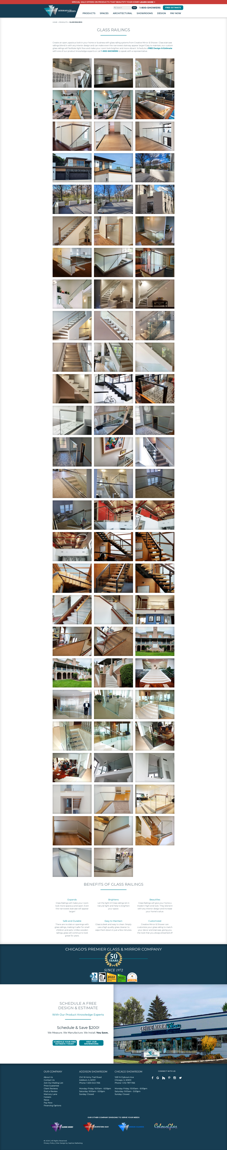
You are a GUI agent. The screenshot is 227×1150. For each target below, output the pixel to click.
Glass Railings (75, 22)
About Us (48, 1077)
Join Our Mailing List (53, 1083)
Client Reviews (51, 1088)
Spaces (104, 13)
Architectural (122, 13)
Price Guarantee (51, 1086)
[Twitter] (180, 1078)
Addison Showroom (93, 1071)
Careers (47, 1097)
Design (161, 13)
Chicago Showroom (128, 1071)
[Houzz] (164, 1078)
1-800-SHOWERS (109, 51)
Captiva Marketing (75, 1143)
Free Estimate (173, 7)
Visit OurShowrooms (91, 1043)
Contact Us (49, 1080)
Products (89, 13)
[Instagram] (175, 1078)
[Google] (158, 1078)
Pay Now (175, 13)
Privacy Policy (49, 1143)
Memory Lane (50, 1094)
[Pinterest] (169, 1078)
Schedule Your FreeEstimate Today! (65, 1043)
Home (55, 22)
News (46, 1100)
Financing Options (52, 1105)
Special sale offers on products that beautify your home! (113, 2)
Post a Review (50, 1091)
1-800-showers (150, 7)
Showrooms (145, 13)
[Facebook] (152, 1078)
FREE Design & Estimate (160, 48)
